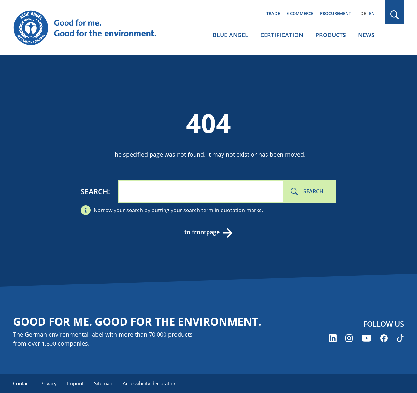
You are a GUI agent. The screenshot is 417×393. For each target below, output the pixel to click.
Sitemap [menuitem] (103, 383)
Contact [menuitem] (21, 383)
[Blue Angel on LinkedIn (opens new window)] (333, 338)
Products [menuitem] (330, 35)
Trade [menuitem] (273, 13)
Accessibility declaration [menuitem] (150, 383)
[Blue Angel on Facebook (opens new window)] (384, 338)
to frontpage (202, 232)
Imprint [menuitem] (75, 383)
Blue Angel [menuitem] (230, 35)
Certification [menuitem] (281, 35)
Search (94, 191)
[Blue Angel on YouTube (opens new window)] (366, 338)
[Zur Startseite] (91, 28)
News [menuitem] (366, 35)
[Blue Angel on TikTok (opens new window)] (400, 338)
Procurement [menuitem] (335, 13)
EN (372, 13)
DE (363, 13)
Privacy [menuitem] (48, 383)
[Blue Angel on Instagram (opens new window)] (349, 338)
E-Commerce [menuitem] (299, 13)
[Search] (395, 14)
